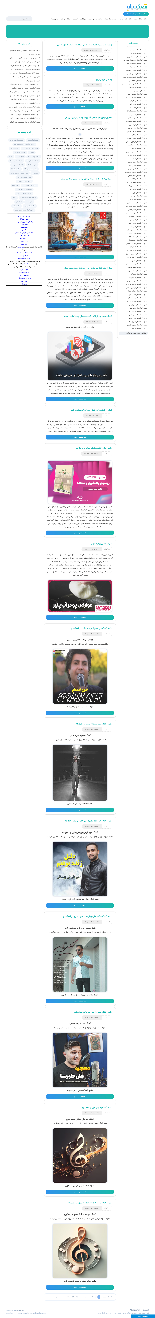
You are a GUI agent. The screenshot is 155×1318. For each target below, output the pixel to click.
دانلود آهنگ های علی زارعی (138, 304)
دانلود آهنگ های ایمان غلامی (137, 209)
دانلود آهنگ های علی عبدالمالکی (136, 111)
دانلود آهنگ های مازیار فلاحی (137, 175)
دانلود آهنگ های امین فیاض (137, 226)
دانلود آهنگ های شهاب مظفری (137, 131)
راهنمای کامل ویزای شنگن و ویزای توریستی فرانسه (91, 410)
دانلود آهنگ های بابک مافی (138, 294)
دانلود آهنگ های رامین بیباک (137, 260)
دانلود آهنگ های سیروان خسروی (136, 253)
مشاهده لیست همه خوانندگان (136, 333)
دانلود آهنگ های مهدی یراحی (137, 165)
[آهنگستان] (137, 7)
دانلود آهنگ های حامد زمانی (137, 114)
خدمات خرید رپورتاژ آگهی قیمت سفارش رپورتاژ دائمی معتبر (88, 316)
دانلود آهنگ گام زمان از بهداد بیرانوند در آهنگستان (24, 122)
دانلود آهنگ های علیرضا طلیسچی (136, 172)
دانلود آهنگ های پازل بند (139, 196)
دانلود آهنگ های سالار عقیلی (137, 162)
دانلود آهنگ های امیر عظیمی (137, 169)
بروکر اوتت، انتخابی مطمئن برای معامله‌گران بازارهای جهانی (88, 268)
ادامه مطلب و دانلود (80, 68)
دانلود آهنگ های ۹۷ (33, 161)
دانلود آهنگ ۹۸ (16, 169)
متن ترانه (35, 173)
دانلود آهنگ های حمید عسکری (137, 240)
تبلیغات (75, 19)
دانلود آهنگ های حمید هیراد (137, 50)
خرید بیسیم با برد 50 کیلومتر (24, 252)
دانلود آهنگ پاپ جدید (24, 181)
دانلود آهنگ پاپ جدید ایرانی (19, 173)
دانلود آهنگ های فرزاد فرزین (138, 124)
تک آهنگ (107, 50)
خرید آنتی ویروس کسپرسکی (24, 232)
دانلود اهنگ (20, 156)
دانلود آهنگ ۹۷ (32, 165)
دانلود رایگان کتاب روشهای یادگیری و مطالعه (94, 448)
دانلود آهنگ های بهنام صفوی (137, 155)
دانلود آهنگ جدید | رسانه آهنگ (24, 210)
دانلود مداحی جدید (95, 19)
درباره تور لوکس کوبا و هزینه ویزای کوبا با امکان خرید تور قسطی (86, 179)
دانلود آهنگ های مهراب (139, 192)
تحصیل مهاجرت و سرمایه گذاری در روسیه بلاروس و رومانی (88, 117)
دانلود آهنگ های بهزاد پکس (138, 104)
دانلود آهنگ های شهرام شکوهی (136, 284)
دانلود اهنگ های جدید (16, 140)
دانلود (10, 156)
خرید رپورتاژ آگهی (58, 383)
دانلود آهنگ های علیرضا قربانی (137, 325)
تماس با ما (54, 19)
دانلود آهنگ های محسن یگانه (137, 186)
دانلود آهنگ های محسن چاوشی (136, 121)
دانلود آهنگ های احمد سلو (138, 107)
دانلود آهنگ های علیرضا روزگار (137, 94)
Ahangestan (19, 1310)
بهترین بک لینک (24, 235)
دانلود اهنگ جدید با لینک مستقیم (24, 144)
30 (68, 1297)
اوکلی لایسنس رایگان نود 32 (24, 222)
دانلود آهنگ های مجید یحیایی (137, 182)
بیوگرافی (83, 19)
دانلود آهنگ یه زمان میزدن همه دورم (97, 1107)
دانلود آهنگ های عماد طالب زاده (136, 206)
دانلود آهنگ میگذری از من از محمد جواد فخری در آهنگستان (87, 916)
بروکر (110, 279)
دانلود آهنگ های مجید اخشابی (137, 145)
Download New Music (28, 198)
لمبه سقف (24, 244)
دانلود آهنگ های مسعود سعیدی (136, 152)
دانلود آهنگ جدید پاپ (29, 185)
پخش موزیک (65, 19)
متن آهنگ (29, 202)
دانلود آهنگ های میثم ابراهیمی (137, 67)
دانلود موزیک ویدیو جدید (30, 148)
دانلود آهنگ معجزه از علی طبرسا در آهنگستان (93, 1012)
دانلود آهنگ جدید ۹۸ (31, 169)
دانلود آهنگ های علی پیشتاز (138, 321)
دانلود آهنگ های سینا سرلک (138, 237)
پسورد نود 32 (24, 219)
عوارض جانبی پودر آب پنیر (101, 544)
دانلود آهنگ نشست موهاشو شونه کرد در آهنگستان (24, 114)
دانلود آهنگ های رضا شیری (138, 179)
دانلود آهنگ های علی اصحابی (137, 216)
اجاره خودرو (24, 241)
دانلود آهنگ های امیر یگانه (138, 328)
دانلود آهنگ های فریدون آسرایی (136, 141)
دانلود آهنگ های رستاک (139, 274)
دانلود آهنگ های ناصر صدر (138, 308)
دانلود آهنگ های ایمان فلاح (138, 247)
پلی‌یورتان (24, 284)
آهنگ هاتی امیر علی (140, 90)
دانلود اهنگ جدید (20, 152)
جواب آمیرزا (24, 269)
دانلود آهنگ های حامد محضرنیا (137, 203)
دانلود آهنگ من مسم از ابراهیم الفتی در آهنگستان (91, 628)
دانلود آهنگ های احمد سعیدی (137, 250)
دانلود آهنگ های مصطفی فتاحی (136, 243)
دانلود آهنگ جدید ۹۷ (16, 161)
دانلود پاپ (15, 185)
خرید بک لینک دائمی (29, 264)
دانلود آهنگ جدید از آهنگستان (136, 14)
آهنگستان (19, 202)
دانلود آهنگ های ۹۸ (17, 165)
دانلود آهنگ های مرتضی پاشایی (136, 97)
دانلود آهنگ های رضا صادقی (138, 80)
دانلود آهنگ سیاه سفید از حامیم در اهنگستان (93, 724)
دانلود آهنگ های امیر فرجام (138, 277)
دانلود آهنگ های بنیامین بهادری (136, 287)
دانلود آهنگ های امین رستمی (137, 223)
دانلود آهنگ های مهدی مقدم (137, 118)
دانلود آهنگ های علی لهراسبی (137, 148)
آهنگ (14, 198)
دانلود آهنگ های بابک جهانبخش (136, 233)
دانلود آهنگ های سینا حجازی (137, 271)
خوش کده (24, 281)
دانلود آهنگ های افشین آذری (137, 199)
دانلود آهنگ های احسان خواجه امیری (135, 77)
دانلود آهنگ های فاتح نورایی (137, 128)
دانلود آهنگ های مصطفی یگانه (137, 301)
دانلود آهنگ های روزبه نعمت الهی (136, 264)
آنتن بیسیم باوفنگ (24, 258)
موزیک (32, 152)
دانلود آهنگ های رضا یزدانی (138, 135)
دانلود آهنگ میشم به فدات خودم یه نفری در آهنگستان (89, 1203)
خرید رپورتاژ (24, 255)
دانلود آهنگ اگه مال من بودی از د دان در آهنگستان (24, 111)
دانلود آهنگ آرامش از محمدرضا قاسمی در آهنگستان (24, 118)
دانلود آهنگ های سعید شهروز (137, 315)
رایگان (24, 230)
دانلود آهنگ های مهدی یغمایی (137, 138)
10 (77, 1297)
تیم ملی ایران (107, 90)
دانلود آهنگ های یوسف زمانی (137, 298)
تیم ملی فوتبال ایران (104, 79)
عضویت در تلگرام (143, 1316)
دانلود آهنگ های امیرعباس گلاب (136, 219)
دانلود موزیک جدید (33, 156)
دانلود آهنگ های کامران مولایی (137, 257)
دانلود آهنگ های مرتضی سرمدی (136, 213)
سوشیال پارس (24, 275)
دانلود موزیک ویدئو (110, 19)
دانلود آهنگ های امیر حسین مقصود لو (134, 84)
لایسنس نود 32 (24, 224)
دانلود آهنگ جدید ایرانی (24, 193)
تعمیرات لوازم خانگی (24, 278)
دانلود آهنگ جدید (140, 19)
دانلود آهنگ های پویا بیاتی (138, 101)
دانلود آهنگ (16, 206)
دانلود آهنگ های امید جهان (138, 87)
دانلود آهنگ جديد (33, 140)
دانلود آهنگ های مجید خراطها (137, 267)
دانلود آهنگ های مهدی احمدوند (136, 70)
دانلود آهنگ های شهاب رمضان (137, 291)
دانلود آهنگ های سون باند (138, 189)
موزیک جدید (14, 148)
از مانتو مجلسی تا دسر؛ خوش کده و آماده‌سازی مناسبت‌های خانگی (84, 45)
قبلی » (55, 1297)
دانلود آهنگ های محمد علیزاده (137, 63)
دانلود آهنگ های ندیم (140, 158)
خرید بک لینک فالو (24, 216)
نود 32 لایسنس (24, 272)
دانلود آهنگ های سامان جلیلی (137, 73)
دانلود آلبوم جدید (126, 19)
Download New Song (24, 189)
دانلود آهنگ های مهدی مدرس (137, 281)
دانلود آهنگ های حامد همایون (137, 56)
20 (73, 1297)
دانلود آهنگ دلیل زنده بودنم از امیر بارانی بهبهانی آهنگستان (88, 821)
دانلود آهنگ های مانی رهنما (138, 318)
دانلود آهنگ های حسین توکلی (137, 311)
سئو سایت (24, 227)
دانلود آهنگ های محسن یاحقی (137, 230)
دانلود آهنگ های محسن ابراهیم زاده (135, 60)
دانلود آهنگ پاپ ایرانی (24, 177)
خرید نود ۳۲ (24, 238)
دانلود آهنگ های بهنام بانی (138, 53)
